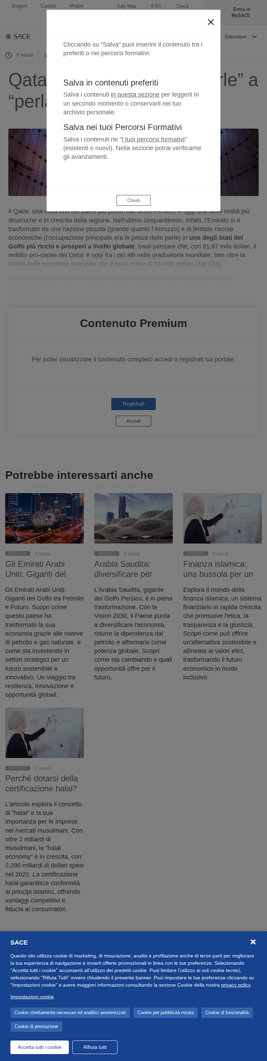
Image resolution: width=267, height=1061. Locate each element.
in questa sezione (135, 94)
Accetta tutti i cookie (40, 1047)
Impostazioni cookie (32, 996)
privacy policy (235, 985)
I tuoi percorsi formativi (153, 139)
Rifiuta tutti (95, 1047)
